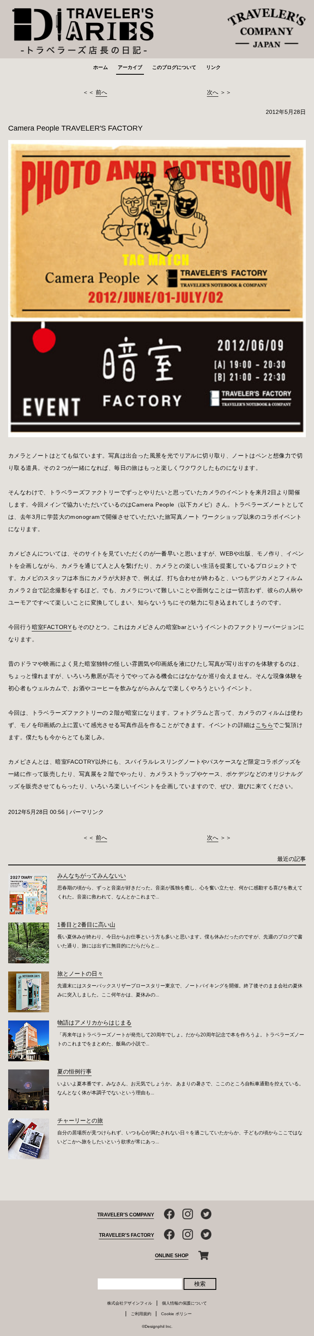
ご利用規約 (141, 1314)
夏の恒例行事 (74, 1071)
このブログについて (174, 67)
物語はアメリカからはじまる (94, 1022)
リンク (213, 67)
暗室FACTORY (52, 627)
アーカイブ (130, 67)
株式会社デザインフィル (129, 1303)
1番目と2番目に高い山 (86, 924)
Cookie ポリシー (176, 1314)
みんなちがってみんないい (91, 875)
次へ (212, 92)
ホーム (100, 67)
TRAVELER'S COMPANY (125, 1215)
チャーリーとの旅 (80, 1120)
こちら (264, 725)
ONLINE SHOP (171, 1255)
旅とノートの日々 (80, 973)
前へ (101, 92)
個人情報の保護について (184, 1303)
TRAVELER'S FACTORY (126, 1235)
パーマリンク (87, 812)
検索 (200, 1283)
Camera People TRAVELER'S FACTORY (75, 128)
